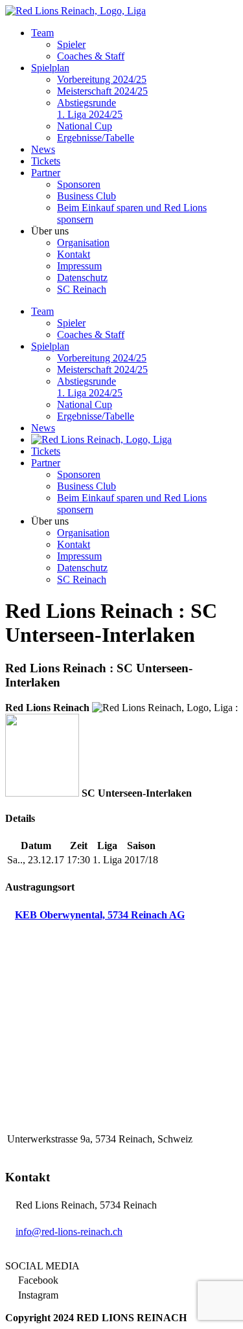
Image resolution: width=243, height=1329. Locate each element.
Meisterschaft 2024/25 (102, 91)
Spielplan (50, 67)
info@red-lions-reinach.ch (69, 1231)
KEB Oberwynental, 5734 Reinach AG (100, 914)
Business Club (86, 195)
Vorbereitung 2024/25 (101, 79)
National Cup (84, 125)
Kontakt (73, 254)
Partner (45, 172)
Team (42, 32)
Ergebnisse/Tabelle (95, 137)
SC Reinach (81, 289)
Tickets (45, 160)
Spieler (71, 44)
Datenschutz (82, 277)
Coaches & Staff (90, 56)
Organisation (83, 242)
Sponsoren (78, 184)
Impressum (79, 265)
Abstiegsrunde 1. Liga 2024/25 (89, 108)
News (43, 149)
